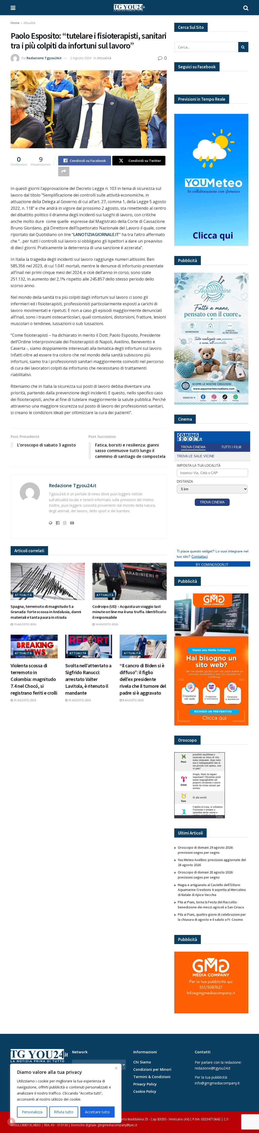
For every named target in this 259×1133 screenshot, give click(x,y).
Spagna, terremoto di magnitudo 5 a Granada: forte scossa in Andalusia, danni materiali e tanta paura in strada (46, 612)
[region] (65, 1093)
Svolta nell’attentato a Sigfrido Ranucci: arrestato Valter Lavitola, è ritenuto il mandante (88, 679)
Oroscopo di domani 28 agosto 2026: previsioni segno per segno (205, 875)
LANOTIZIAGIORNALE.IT (96, 234)
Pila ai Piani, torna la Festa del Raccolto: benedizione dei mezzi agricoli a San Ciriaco (211, 904)
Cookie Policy (144, 1091)
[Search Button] (245, 7)
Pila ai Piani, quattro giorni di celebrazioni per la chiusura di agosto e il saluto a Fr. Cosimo (212, 917)
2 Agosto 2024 (80, 58)
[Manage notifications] (11, 1122)
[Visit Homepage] (129, 7)
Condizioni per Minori (152, 1069)
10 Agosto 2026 (24, 700)
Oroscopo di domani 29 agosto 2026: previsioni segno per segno (205, 850)
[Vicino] (116, 1068)
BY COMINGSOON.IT (212, 565)
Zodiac (219, 817)
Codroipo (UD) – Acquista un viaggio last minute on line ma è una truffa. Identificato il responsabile (129, 612)
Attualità (29, 23)
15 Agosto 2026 (24, 624)
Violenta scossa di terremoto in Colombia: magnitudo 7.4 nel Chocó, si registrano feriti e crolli (34, 679)
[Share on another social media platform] (63, 171)
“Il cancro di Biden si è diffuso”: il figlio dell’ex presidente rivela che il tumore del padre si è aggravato (143, 679)
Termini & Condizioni (151, 1076)
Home (15, 23)
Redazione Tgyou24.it (44, 58)
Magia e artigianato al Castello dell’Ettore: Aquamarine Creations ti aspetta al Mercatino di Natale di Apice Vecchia (212, 890)
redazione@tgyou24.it (212, 1068)
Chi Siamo (142, 1062)
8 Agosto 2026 (133, 700)
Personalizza (32, 1111)
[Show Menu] (13, 7)
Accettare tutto (97, 1111)
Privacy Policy (145, 1084)
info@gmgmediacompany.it (217, 1083)
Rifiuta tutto (63, 1111)
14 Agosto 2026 (106, 624)
